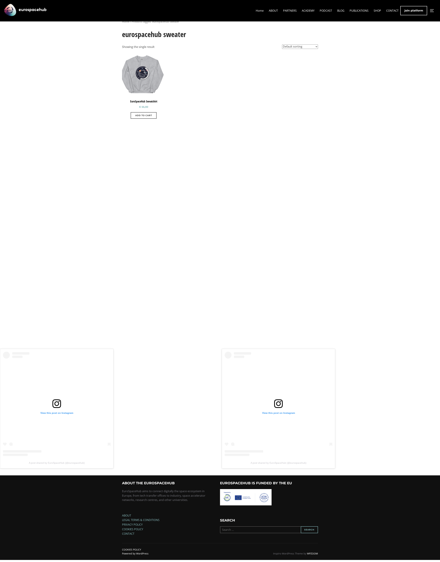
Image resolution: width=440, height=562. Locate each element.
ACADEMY (308, 11)
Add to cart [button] (143, 115)
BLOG (340, 11)
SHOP (377, 11)
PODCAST (326, 11)
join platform (413, 10)
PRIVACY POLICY (132, 524)
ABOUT (273, 11)
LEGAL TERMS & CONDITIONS (141, 520)
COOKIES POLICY (132, 529)
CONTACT (392, 11)
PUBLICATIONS (359, 11)
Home (260, 11)
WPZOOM (312, 553)
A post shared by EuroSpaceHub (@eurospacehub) (57, 462)
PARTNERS (290, 11)
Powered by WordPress (135, 553)
